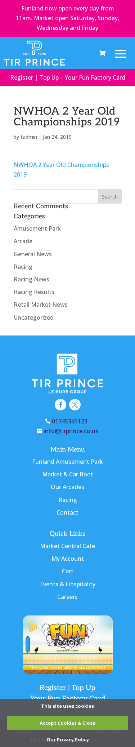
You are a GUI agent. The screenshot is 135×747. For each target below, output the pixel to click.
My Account (67, 559)
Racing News (31, 279)
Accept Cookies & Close (67, 723)
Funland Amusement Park (67, 462)
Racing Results (34, 292)
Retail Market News (41, 304)
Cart (67, 571)
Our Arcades (67, 487)
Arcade (23, 241)
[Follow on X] (75, 404)
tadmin (29, 136)
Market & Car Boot (67, 474)
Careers (67, 597)
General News (33, 254)
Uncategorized (34, 317)
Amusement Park (37, 228)
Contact (67, 512)
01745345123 (71, 421)
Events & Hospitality (67, 584)
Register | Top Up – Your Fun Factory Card (67, 77)
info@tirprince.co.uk (71, 431)
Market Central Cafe (67, 546)
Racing (23, 267)
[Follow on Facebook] (60, 404)
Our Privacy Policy (67, 739)
